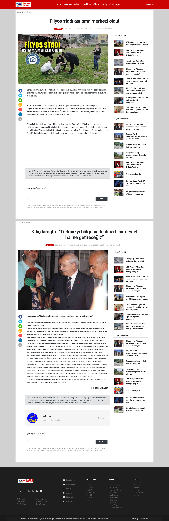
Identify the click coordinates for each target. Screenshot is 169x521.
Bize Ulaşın (70, 501)
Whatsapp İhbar (41, 501)
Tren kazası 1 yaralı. (133, 174)
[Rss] (37, 491)
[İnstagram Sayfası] (25, 491)
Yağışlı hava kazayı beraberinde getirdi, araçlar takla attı (136, 155)
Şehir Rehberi (114, 505)
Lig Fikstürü (114, 495)
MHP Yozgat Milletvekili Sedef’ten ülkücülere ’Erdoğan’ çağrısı (135, 52)
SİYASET (58, 4)
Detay (136, 519)
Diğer (117, 4)
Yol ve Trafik (114, 487)
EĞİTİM (96, 4)
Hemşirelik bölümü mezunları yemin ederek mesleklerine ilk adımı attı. (137, 81)
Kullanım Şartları (41, 499)
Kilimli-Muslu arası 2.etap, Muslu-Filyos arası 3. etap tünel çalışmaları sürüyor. (135, 90)
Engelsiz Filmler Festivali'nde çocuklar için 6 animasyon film (136, 183)
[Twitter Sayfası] (21, 491)
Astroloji (136, 495)
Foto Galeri (70, 480)
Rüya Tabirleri (138, 492)
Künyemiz (70, 497)
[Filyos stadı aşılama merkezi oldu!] (63, 59)
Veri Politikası (21, 504)
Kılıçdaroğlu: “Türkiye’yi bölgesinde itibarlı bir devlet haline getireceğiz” (136, 71)
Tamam (145, 519)
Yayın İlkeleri (21, 501)
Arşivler (69, 493)
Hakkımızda (21, 499)
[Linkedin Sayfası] (33, 491)
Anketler (137, 487)
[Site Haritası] (42, 491)
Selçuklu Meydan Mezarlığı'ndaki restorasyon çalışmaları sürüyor (136, 136)
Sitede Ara (137, 485)
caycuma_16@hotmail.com (52, 420)
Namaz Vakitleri (115, 490)
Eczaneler (113, 492)
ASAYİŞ (104, 4)
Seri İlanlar (113, 503)
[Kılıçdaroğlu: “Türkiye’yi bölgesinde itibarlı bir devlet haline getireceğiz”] (63, 280)
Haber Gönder (40, 504)
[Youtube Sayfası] (29, 491)
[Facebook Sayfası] (17, 491)
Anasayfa (20, 12)
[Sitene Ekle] (46, 491)
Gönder (101, 199)
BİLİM (111, 4)
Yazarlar (69, 489)
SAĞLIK (77, 4)
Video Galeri (70, 484)
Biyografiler (138, 490)
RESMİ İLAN (86, 4)
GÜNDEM (68, 4)
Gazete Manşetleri (116, 508)
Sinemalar (113, 500)
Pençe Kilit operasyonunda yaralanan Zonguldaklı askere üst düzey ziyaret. (137, 109)
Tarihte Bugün (115, 497)
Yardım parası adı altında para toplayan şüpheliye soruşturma (137, 100)
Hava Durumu (115, 485)
